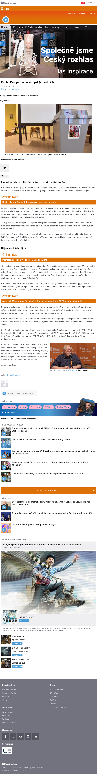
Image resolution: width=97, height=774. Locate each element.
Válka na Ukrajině (9, 689)
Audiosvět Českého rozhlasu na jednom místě (19, 419)
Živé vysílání (62, 407)
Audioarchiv (82, 13)
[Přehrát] (4, 168)
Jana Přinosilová (71, 370)
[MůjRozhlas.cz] (4, 101)
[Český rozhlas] (8, 3)
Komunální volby (9, 693)
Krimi (22, 407)
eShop (5, 700)
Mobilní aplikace (9, 723)
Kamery (93, 13)
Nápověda (53, 693)
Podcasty (6, 719)
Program (71, 13)
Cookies (5, 768)
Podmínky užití (29, 768)
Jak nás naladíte (56, 689)
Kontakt (52, 704)
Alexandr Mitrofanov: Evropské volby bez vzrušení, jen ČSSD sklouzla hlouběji (42, 301)
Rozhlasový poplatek (58, 707)
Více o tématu (9, 498)
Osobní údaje (16, 768)
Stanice (5, 697)
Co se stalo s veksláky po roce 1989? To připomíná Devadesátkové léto (47, 473)
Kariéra (52, 700)
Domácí (5, 27)
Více (88, 27)
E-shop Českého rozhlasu (16, 539)
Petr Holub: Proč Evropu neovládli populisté (24, 260)
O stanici (66, 27)
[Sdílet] (6, 176)
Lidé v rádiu (54, 697)
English (40, 768)
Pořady (29, 27)
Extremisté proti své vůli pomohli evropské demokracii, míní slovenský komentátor (53, 513)
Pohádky (34, 407)
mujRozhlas (6, 401)
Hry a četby (8, 407)
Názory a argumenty (10, 89)
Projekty (78, 27)
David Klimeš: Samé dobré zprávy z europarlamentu (29, 202)
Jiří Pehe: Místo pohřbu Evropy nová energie (34, 524)
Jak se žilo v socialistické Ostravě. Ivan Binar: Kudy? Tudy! (41, 439)
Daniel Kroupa (13, 375)
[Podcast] (2, 176)
